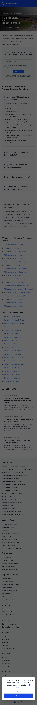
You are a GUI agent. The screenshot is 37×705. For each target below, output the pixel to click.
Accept (18, 696)
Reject (18, 692)
